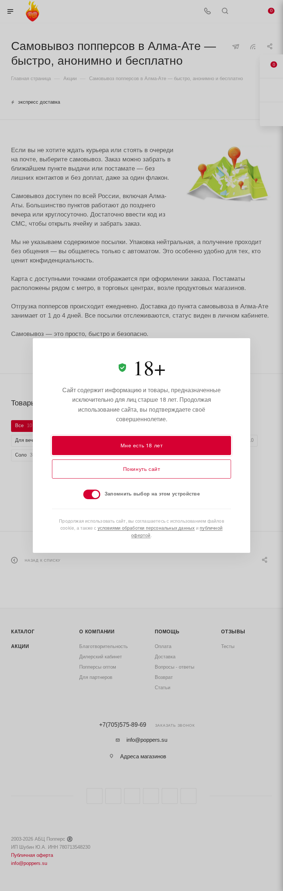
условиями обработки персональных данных (146, 528)
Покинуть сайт (141, 468)
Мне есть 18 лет (141, 445)
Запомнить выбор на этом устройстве (152, 493)
